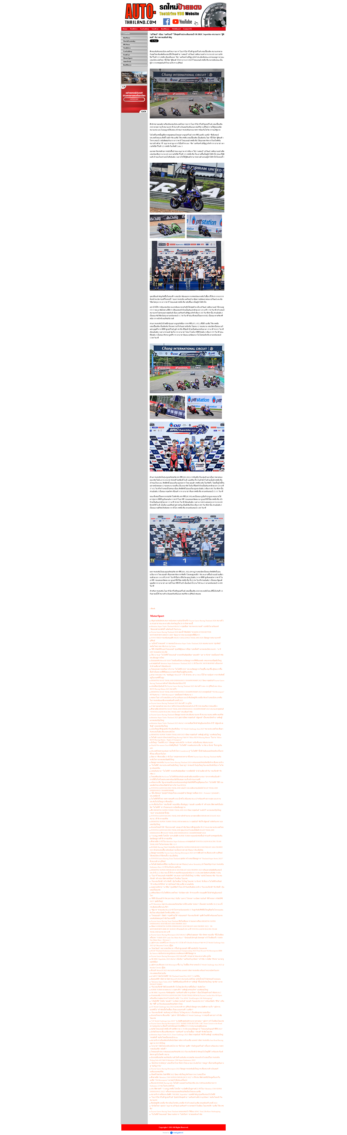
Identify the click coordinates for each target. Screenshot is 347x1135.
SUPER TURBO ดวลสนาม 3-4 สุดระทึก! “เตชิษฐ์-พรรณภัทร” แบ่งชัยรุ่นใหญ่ (179, 990)
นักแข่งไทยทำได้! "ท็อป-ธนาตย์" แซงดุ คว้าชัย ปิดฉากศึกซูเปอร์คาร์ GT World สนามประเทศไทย (187, 827)
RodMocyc (165, 29)
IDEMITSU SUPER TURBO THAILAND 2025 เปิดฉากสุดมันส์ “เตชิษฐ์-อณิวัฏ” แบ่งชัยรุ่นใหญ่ (186, 735)
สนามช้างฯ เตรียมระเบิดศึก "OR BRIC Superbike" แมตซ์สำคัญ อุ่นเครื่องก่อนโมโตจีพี (183, 1094)
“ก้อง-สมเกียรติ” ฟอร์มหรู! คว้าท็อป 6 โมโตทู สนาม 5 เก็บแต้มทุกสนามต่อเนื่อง (180, 1012)
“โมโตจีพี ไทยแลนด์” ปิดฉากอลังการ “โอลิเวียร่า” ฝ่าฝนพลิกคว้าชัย (176, 1114)
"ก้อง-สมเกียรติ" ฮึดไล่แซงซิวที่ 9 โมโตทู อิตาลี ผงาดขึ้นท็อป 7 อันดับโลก (178, 987)
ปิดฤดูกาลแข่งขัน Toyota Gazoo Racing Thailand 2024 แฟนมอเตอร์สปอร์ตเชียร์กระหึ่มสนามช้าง (187, 762)
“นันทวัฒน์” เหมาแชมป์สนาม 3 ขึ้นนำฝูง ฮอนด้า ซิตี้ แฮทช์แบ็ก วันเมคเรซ (179, 948)
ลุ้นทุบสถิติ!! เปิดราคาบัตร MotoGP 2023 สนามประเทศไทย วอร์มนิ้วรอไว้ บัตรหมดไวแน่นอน (186, 979)
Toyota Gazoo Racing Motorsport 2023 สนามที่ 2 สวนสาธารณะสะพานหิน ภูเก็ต (181, 956)
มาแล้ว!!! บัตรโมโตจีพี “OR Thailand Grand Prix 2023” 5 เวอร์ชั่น (175, 976)
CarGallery (144, 29)
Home (125, 29)
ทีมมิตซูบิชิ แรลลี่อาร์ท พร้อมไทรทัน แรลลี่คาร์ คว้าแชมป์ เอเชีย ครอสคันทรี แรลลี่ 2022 (184, 1103)
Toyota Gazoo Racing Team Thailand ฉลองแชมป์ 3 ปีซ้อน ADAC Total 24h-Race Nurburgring (185, 1111)
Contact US (187, 29)
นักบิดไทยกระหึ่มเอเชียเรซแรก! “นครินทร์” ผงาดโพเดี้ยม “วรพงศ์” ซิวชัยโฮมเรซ (181, 1032)
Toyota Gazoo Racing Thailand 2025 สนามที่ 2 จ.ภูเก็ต (171, 703)
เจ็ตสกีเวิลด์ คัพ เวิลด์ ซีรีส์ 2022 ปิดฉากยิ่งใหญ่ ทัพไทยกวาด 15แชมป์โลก (178, 1074)
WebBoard (176, 29)
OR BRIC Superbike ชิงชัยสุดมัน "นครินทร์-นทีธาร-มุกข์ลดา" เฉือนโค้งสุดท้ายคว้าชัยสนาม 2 (186, 993)
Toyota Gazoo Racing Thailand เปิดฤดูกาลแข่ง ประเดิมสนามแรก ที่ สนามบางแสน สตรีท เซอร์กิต (187, 715)
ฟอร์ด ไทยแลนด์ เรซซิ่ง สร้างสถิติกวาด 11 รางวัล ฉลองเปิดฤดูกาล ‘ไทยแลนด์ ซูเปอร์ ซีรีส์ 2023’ (187, 1029)
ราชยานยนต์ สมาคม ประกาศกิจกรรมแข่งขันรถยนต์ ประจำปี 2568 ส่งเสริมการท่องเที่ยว (184, 706)
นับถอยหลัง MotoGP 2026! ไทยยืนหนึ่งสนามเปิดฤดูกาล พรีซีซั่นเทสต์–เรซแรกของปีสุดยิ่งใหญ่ (186, 661)
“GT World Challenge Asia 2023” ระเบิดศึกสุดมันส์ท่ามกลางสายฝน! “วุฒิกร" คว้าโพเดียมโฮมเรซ (187, 1021)
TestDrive (133, 29)
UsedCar (155, 29)
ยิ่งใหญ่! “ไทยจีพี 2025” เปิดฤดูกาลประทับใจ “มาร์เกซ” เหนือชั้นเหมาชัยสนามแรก (182, 742)
